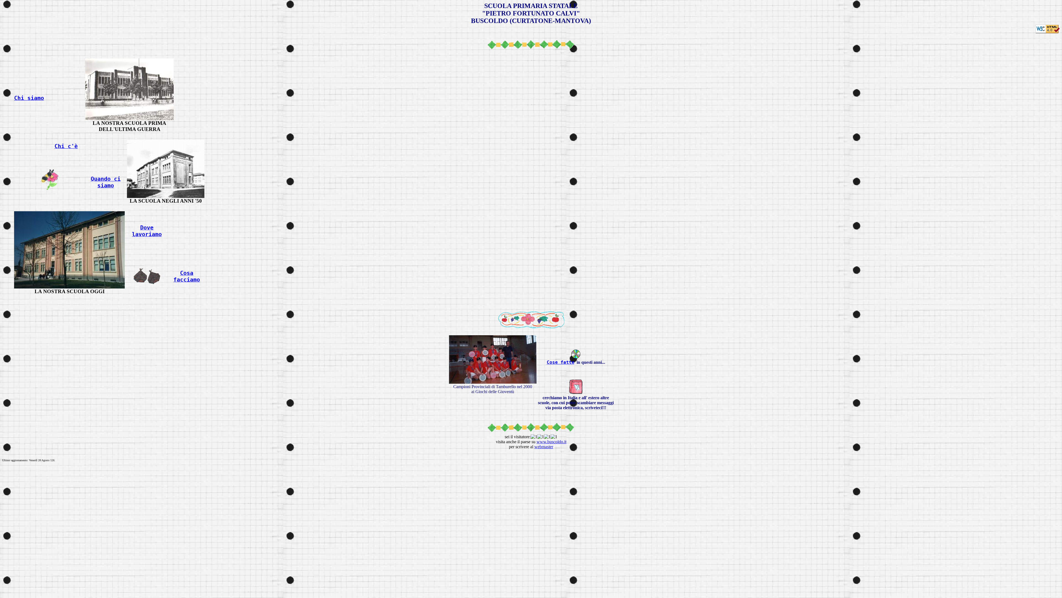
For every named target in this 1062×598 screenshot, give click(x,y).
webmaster (543, 446)
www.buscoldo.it (551, 441)
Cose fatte (560, 362)
